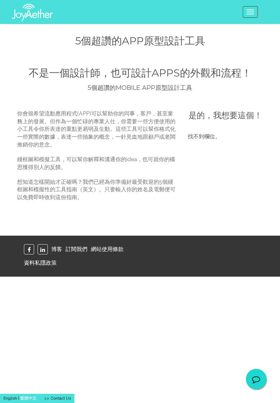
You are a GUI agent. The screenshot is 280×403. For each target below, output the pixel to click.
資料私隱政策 (40, 263)
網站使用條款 (107, 249)
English (10, 398)
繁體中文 (28, 398)
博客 (56, 249)
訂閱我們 (76, 249)
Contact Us (61, 398)
